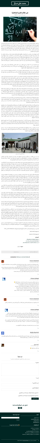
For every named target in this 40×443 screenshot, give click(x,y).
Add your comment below (23, 257)
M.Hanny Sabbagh (35, 278)
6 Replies (16, 15)
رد (38, 274)
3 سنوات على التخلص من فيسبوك (28, 434)
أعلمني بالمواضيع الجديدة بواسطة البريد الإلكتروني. (28, 395)
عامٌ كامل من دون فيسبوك (29, 432)
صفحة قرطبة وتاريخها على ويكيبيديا (32, 241)
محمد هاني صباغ (20, 3)
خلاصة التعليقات (36, 420)
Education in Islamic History (33, 239)
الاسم (37, 378)
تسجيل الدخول (36, 417)
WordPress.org (36, 422)
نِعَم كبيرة (32, 428)
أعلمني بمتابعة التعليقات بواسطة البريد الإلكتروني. (28, 392)
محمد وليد (37, 428)
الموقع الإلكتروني (35, 388)
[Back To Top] (38, 440)
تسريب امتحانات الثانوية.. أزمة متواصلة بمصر (31, 242)
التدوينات (19, 15)
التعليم (19, 246)
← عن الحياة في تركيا (16, 251)
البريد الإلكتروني (35, 383)
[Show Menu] (20, 8)
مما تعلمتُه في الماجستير (30, 431)
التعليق (37, 362)
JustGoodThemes (26, 440)
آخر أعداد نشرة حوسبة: (13, 425)
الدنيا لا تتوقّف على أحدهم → (33, 251)
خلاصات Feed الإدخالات (35, 419)
